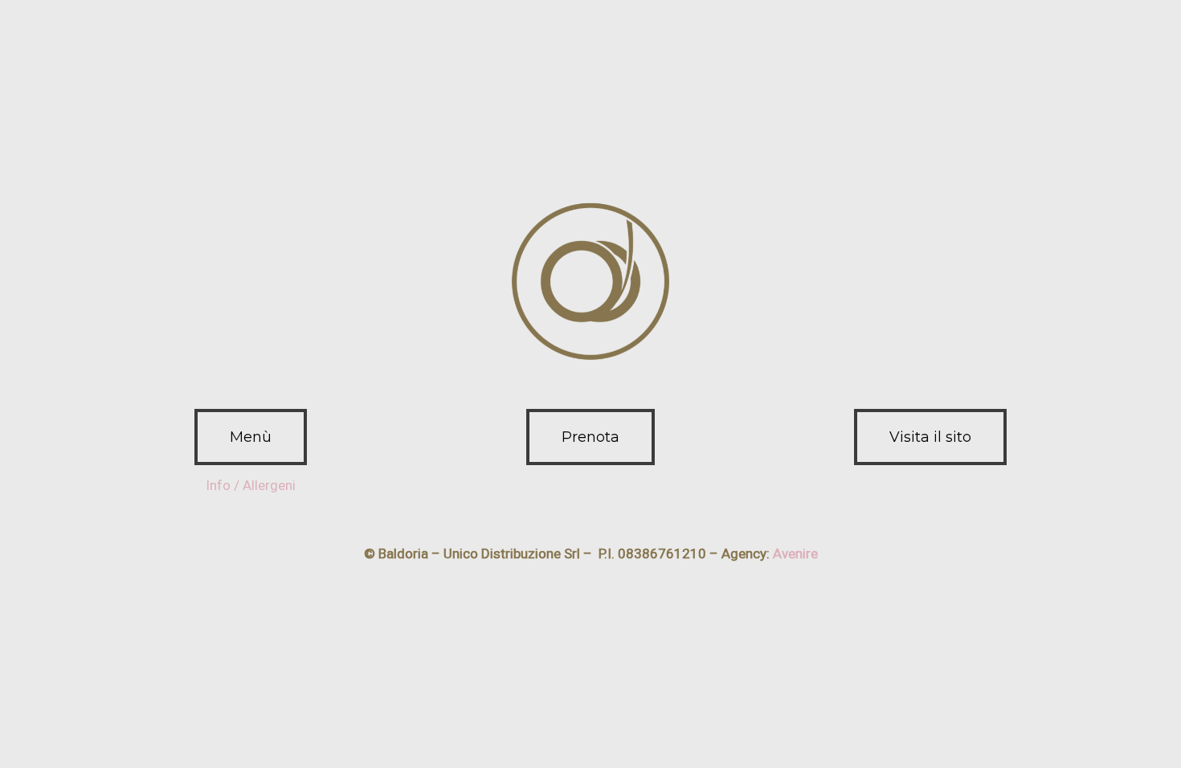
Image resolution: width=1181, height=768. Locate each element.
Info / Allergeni (251, 485)
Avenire (795, 553)
